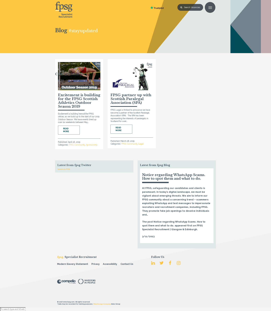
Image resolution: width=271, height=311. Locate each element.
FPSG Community (77, 145)
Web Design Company (102, 304)
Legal (141, 144)
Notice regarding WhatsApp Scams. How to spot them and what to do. (173, 177)
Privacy (95, 264)
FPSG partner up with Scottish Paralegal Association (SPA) (131, 99)
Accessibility (110, 264)
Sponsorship (92, 145)
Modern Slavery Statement (72, 264)
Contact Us (127, 264)
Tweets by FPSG (63, 169)
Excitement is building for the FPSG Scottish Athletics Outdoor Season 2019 (79, 101)
